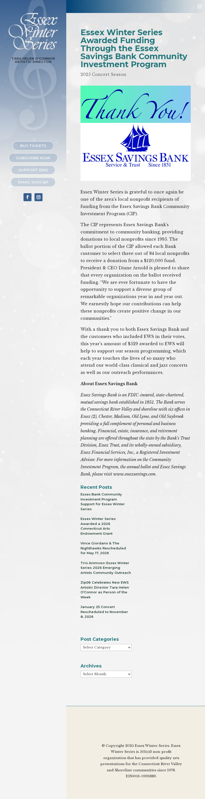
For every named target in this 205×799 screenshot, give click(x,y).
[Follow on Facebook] (28, 197)
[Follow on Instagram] (38, 197)
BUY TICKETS (33, 145)
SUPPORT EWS (33, 169)
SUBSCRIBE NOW (33, 158)
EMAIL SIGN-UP (33, 182)
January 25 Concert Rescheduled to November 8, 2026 (104, 612)
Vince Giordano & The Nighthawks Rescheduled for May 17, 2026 (103, 548)
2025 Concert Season (103, 74)
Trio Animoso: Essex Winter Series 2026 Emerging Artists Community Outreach (105, 568)
